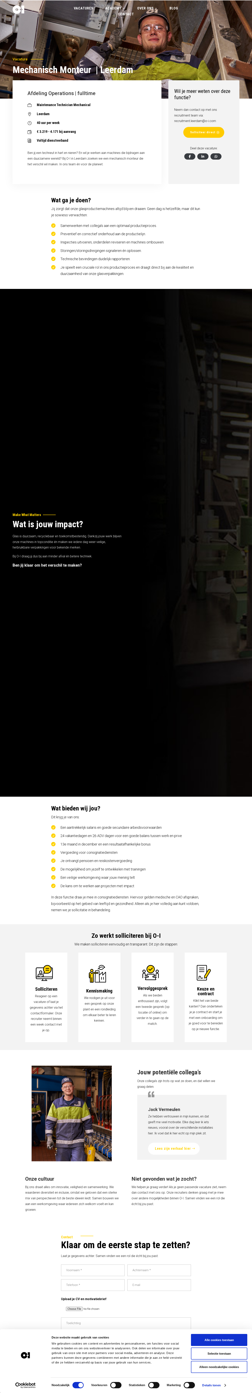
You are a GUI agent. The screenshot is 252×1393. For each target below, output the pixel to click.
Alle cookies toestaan (219, 1340)
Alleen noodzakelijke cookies (219, 1367)
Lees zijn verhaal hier (173, 1148)
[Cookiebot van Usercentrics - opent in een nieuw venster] (25, 1385)
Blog (174, 8)
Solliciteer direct (202, 132)
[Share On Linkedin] (202, 156)
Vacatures (83, 8)
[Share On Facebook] (189, 156)
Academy (113, 8)
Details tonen (211, 1385)
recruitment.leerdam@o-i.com (195, 121)
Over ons (145, 8)
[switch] (115, 1385)
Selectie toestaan (219, 1353)
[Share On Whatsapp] (215, 156)
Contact (126, 14)
